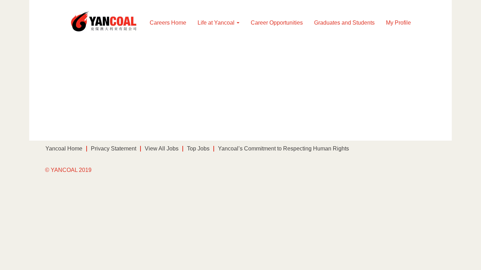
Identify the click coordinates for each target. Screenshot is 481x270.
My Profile (398, 23)
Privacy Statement (113, 149)
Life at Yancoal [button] (217, 23)
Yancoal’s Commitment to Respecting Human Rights (283, 149)
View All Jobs (162, 149)
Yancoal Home (63, 149)
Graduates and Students (344, 23)
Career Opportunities (277, 23)
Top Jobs (198, 149)
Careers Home (168, 23)
